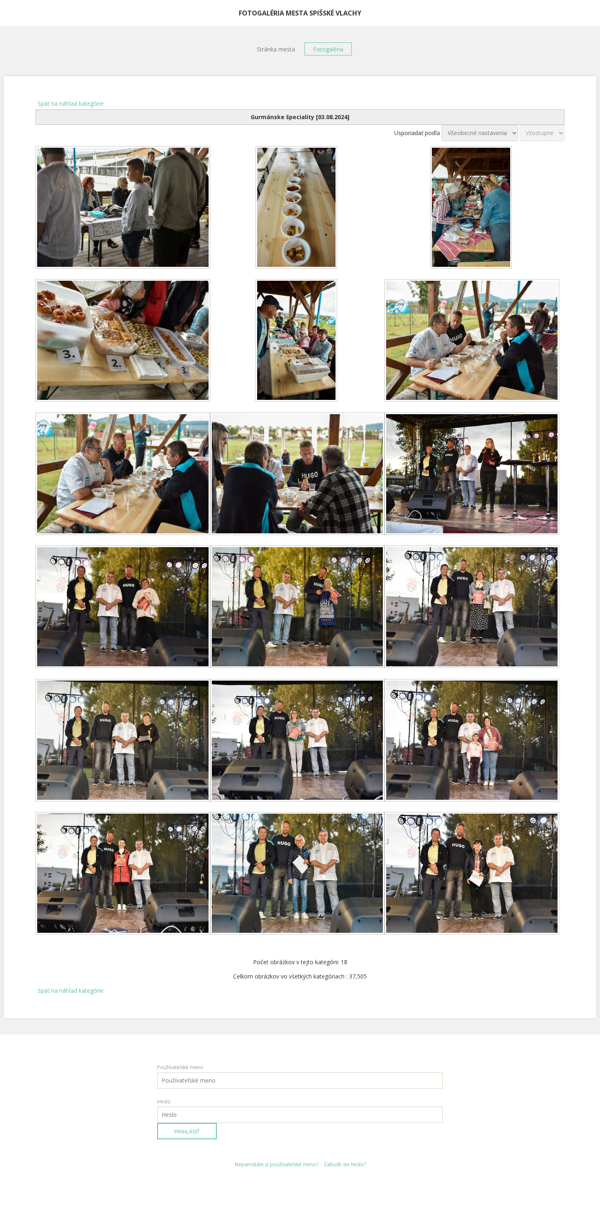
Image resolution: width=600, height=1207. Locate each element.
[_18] (471, 874)
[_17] (297, 874)
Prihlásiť (187, 1132)
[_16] (123, 874)
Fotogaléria (328, 49)
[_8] (297, 475)
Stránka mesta (276, 49)
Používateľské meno (180, 1067)
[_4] (123, 341)
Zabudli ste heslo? (345, 1164)
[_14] (297, 741)
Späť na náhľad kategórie (71, 103)
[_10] (123, 608)
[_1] (123, 208)
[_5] (297, 341)
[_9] (471, 475)
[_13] (123, 741)
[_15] (471, 741)
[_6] (471, 341)
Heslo (164, 1101)
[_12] (471, 608)
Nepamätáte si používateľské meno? (276, 1164)
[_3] (471, 208)
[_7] (123, 475)
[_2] (297, 208)
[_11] (297, 608)
